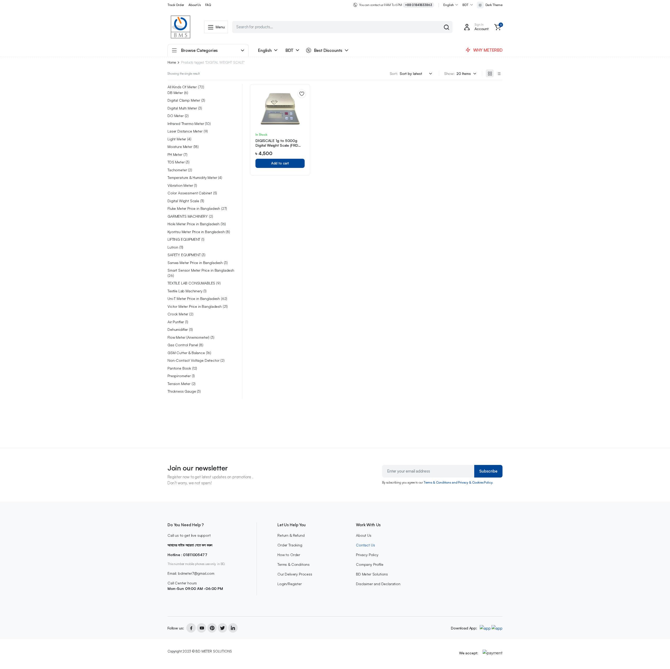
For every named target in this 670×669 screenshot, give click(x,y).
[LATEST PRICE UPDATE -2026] (181, 27)
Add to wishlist (302, 94)
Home (172, 62)
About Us (194, 5)
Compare (303, 112)
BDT (465, 5)
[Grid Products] (490, 73)
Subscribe (488, 471)
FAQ (208, 5)
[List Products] (498, 73)
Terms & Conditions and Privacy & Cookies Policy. (458, 482)
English (448, 5)
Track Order (176, 5)
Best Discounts (328, 50)
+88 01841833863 (418, 5)
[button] (497, 27)
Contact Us (365, 545)
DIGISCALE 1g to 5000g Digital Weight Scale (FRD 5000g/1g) (276, 145)
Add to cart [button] (280, 163)
